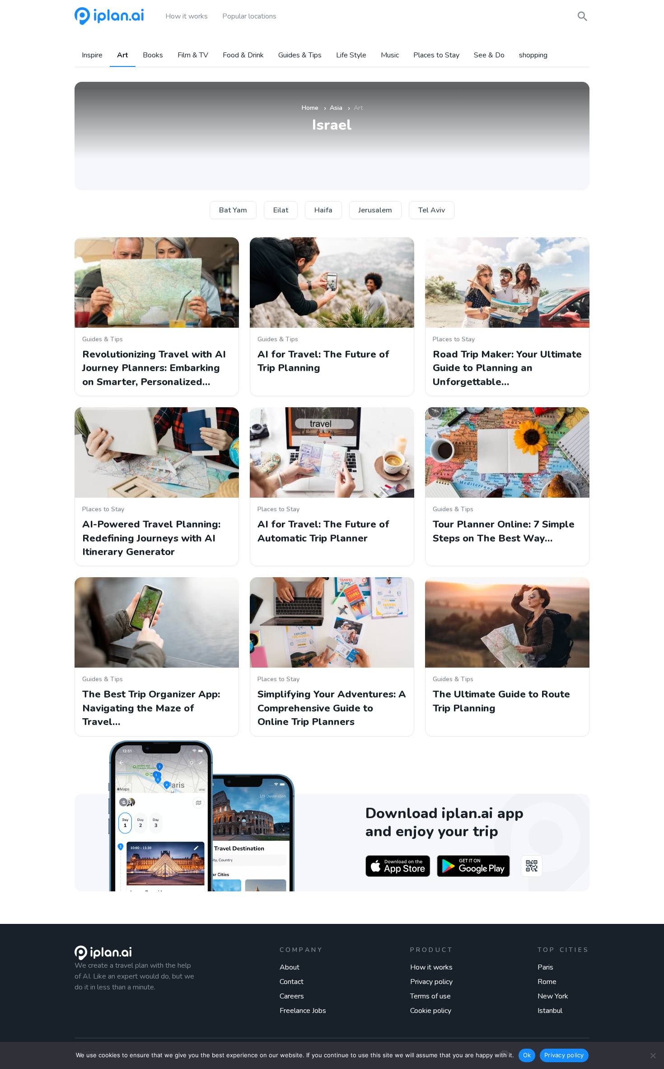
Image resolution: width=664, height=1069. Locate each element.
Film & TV (193, 55)
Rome (547, 982)
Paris (545, 967)
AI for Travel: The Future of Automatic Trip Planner (323, 531)
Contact (292, 982)
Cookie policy (430, 1011)
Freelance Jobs (303, 1011)
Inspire (92, 55)
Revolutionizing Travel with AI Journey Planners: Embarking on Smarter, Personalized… (154, 368)
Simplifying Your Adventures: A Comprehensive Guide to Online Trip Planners (331, 708)
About (289, 967)
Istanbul (550, 1011)
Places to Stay (436, 55)
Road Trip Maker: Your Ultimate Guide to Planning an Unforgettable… (507, 368)
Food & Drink (243, 55)
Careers (292, 996)
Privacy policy (431, 982)
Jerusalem (375, 210)
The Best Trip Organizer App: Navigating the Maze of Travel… (151, 708)
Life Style (351, 55)
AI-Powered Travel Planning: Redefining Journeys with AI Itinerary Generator (151, 538)
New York (553, 996)
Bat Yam (233, 210)
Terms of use (430, 996)
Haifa (323, 210)
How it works (431, 967)
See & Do (489, 55)
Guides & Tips (300, 55)
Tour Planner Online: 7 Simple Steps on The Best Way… (504, 531)
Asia (336, 108)
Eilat (280, 210)
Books (153, 55)
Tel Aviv (431, 210)
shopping (533, 55)
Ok (527, 1055)
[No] (652, 1055)
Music (390, 55)
